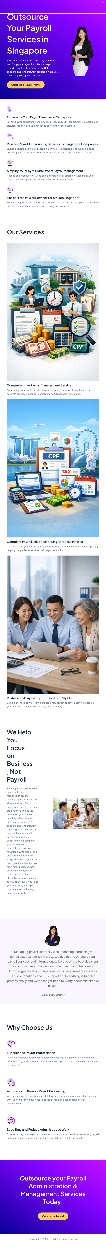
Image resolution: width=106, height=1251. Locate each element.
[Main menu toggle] (103, 3)
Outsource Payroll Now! (25, 84)
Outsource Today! (53, 1216)
